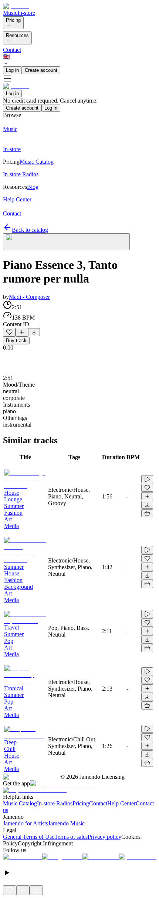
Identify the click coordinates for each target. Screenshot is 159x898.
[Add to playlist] (22, 332)
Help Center (121, 803)
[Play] (66, 241)
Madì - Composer (29, 297)
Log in (12, 70)
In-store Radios (54, 803)
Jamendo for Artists (25, 823)
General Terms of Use (28, 837)
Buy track (16, 340)
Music (10, 13)
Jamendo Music (66, 823)
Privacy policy (104, 837)
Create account (41, 70)
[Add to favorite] (9, 332)
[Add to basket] (147, 513)
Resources (17, 35)
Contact (12, 50)
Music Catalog (20, 803)
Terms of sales (71, 837)
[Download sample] (34, 332)
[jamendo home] (16, 6)
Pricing (13, 20)
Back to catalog (30, 230)
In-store (26, 13)
